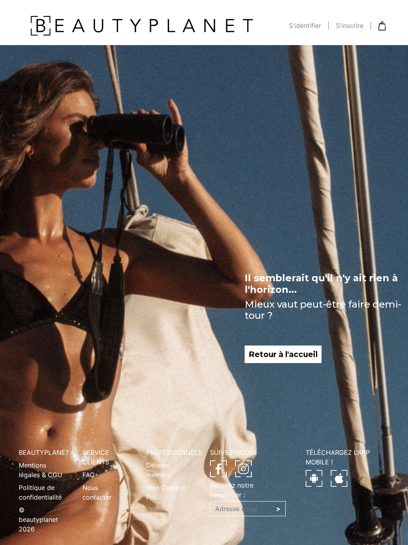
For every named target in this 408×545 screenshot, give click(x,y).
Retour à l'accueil (283, 354)
